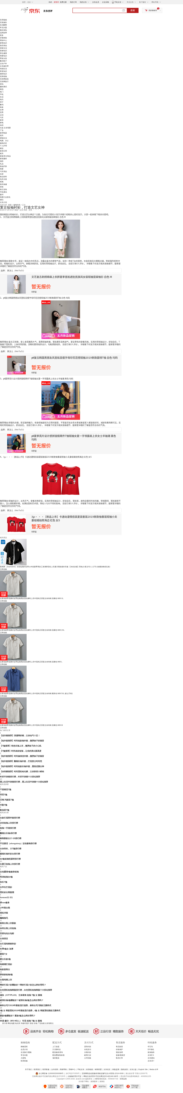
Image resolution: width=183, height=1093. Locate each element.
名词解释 (3, 25)
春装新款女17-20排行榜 (10, 838)
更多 (1, 35)
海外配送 (55, 1058)
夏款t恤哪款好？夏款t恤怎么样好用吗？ (17, 1015)
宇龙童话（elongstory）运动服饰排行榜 (18, 843)
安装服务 (3, 22)
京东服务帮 (4, 66)
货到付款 (87, 1047)
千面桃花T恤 (5, 789)
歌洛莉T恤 (4, 810)
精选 (1, 89)
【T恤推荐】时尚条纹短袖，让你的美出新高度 (20, 751)
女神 (1, 110)
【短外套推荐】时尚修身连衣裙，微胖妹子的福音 (22, 756)
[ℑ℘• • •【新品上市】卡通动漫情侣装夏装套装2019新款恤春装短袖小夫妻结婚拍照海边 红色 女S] (60, 478)
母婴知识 (3, 56)
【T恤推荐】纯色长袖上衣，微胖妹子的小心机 (20, 746)
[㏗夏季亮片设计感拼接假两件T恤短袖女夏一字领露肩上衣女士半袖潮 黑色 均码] (60, 400)
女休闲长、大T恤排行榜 (10, 848)
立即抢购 (3, 569)
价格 (35, 1023)
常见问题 (3, 28)
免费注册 (63, 2)
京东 (40, 11)
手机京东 (117, 2)
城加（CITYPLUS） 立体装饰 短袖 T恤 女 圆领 (21, 995)
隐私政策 (124, 1069)
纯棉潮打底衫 (6, 964)
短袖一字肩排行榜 (8, 828)
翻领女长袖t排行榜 (8, 833)
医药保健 (3, 184)
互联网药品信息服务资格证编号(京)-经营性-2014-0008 (103, 1073)
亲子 (1, 102)
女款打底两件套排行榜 (10, 818)
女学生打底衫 (6, 887)
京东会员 (95, 2)
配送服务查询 (57, 1052)
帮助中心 (3, 40)
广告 (1, 130)
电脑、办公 (4, 141)
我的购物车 (153, 10)
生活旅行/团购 (26, 1052)
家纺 (1, 148)
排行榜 (4, 1023)
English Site (143, 1069)
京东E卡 (151, 1055)
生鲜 (1, 174)
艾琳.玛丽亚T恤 (7, 800)
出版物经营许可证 (74, 1076)
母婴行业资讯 (5, 197)
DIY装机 (151, 1049)
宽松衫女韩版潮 (7, 892)
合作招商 (54, 1069)
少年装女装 (5, 908)
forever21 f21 (6, 897)
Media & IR (154, 1069)
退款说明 (119, 1052)
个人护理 (3, 146)
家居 (1, 120)
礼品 (1, 164)
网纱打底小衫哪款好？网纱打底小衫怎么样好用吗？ (23, 985)
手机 (1, 94)
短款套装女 (5, 969)
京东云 (102, 1081)
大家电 (23, 1058)
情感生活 (3, 69)
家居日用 (3, 151)
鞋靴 (1, 182)
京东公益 (133, 1069)
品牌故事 (3, 33)
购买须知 (3, 30)
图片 (28, 1023)
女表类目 (4, 938)
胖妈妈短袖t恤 (6, 974)
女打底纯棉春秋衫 (8, 944)
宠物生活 (3, 138)
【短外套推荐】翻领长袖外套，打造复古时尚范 (21, 761)
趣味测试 (3, 87)
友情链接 (89, 1069)
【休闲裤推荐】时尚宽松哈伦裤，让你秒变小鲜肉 (22, 771)
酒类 (1, 161)
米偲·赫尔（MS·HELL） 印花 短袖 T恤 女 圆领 (21, 1021)
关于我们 (28, 1069)
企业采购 (105, 2)
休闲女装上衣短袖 (8, 928)
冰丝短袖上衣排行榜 (9, 823)
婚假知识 (3, 74)
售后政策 (119, 1047)
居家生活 (3, 48)
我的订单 (73, 2)
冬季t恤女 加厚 (6, 949)
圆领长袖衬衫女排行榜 (10, 854)
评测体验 (3, 38)
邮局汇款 (87, 1055)
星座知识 (3, 71)
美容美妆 (3, 46)
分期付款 (87, 1052)
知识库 (17, 1023)
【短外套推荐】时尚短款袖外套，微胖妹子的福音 (22, 740)
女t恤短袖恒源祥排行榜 (10, 859)
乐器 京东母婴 (5, 128)
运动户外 (3, 64)
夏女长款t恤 (5, 959)
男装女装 (3, 58)
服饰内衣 (3, 143)
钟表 (1, 187)
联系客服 (24, 1061)
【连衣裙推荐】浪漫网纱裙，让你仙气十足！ (20, 735)
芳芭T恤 (3, 794)
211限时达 (56, 1049)
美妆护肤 (3, 166)
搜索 (132, 10)
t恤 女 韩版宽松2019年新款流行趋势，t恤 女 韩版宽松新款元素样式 (30, 1010)
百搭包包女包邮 (7, 933)
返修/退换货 (120, 1055)
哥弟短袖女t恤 (6, 877)
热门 (1, 92)
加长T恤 (3, 882)
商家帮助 (63, 1069)
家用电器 (3, 133)
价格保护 (119, 1049)
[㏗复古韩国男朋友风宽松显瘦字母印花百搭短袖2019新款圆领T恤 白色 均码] (60, 319)
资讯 (1, 84)
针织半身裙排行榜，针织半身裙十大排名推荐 (20, 776)
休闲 (1, 125)
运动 (1, 115)
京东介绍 (3, 202)
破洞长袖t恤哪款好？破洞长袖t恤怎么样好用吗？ (21, 1000)
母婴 (1, 169)
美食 (1, 107)
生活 (1, 97)
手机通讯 (3, 192)
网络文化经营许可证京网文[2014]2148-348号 (100, 1076)
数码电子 (3, 61)
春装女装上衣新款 (8, 923)
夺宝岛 (150, 1047)
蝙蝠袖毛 (4, 918)
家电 (1, 123)
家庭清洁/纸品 (5, 156)
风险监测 (115, 1069)
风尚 (1, 100)
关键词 (23, 1023)
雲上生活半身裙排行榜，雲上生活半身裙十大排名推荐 (24, 782)
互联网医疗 (4, 82)
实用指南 (3, 20)
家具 (1, 153)
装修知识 (3, 51)
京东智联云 (49, 1023)
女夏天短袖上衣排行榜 (10, 864)
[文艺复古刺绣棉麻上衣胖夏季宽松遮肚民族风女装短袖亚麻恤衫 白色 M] (60, 238)
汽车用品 (3, 171)
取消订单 (119, 1058)
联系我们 (37, 1069)
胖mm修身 (4, 902)
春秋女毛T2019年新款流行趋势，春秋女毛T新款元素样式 (25, 1005)
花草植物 (3, 76)
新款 (31, 1023)
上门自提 (55, 1047)
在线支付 (87, 1049)
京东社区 (107, 1069)
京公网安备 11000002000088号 (50, 1073)
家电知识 (3, 43)
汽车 (1, 118)
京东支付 (93, 1081)
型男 (1, 112)
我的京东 (83, 2)
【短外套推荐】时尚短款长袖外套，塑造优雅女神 (22, 766)
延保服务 (151, 1052)
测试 (1, 200)
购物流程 (24, 1047)
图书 (1, 195)
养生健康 (3, 53)
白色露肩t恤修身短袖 (9, 872)
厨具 (1, 136)
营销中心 (72, 1069)
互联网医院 (4, 79)
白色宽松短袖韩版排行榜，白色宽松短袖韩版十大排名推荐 (26, 990)
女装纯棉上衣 (6, 979)
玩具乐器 (3, 179)
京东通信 (151, 1058)
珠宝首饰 (3, 189)
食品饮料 (3, 177)
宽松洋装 (4, 913)
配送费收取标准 (58, 1055)
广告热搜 (41, 1023)
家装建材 (3, 159)
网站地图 (11, 1023)
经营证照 (123, 1079)
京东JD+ (151, 1061)
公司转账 (87, 1058)
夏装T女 (3, 954)
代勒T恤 (3, 805)
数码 (1, 105)
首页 (10, 205)
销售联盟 (98, 1069)
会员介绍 (24, 1049)
